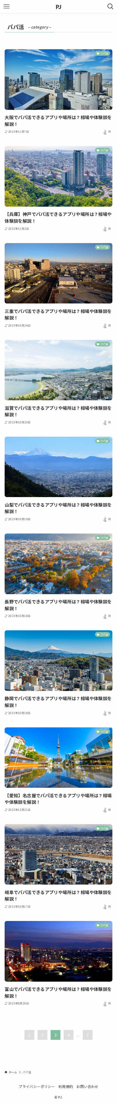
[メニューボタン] (6, 6)
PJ (59, 7)
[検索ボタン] (110, 6)
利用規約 (66, 1086)
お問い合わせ (87, 1086)
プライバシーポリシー (37, 1086)
